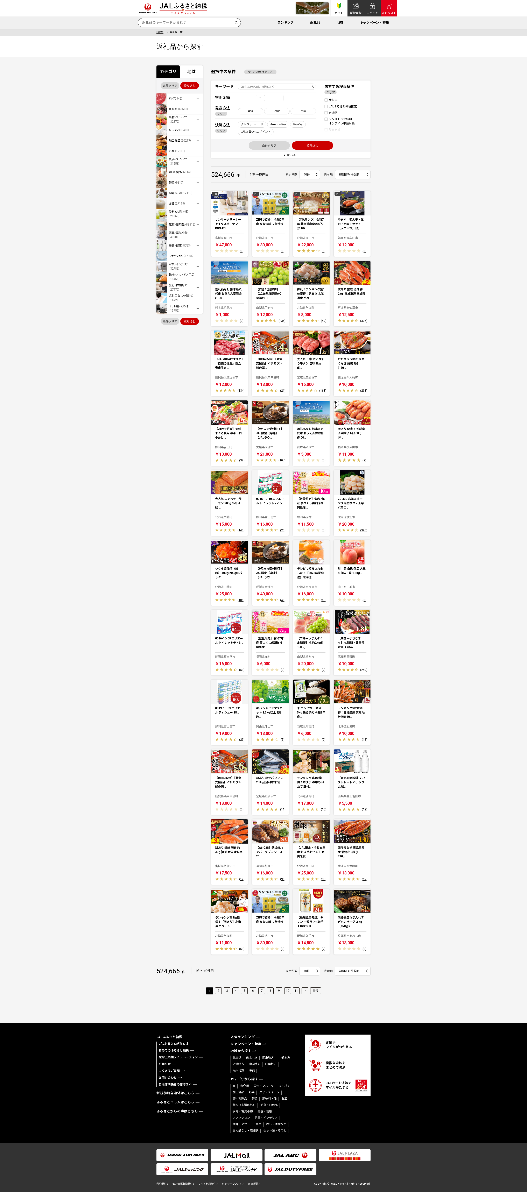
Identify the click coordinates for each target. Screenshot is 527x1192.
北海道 (237, 1057)
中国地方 (254, 1064)
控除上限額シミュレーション (178, 1057)
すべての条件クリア (260, 71)
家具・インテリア (266, 1117)
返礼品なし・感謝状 (246, 1130)
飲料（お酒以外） (244, 1105)
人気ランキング (243, 1037)
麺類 (255, 1098)
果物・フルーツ (264, 1085)
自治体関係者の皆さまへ (175, 1084)
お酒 (284, 1098)
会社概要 (253, 1183)
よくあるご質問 (169, 1070)
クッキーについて (232, 1183)
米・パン (284, 1085)
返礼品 (315, 22)
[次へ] (305, 990)
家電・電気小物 (243, 1111)
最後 (315, 990)
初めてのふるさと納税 (174, 1050)
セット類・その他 (274, 1130)
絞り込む (189, 85)
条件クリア (170, 85)
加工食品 (238, 1092)
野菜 (252, 1092)
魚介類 (244, 1085)
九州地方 (238, 1070)
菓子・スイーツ (269, 1092)
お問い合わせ (168, 1077)
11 (296, 990)
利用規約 (161, 1183)
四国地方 (271, 1064)
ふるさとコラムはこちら (175, 1102)
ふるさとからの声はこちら (177, 1111)
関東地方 (268, 1057)
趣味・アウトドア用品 (247, 1124)
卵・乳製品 (240, 1098)
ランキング (285, 22)
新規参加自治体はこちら (175, 1093)
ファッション (241, 1117)
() (242, 251)
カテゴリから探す (244, 1079)
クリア (221, 113)
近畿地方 (238, 1064)
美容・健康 (265, 1111)
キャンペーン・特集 (374, 22)
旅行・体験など (276, 1124)
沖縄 (252, 1070)
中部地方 (284, 1057)
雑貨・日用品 (269, 1105)
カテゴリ (168, 71)
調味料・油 (269, 1098)
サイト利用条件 (207, 1183)
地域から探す (241, 1051)
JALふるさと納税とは (174, 1043)
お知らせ (165, 1064)
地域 (340, 22)
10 (287, 990)
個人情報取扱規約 (182, 1183)
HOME (159, 32)
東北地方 (252, 1057)
